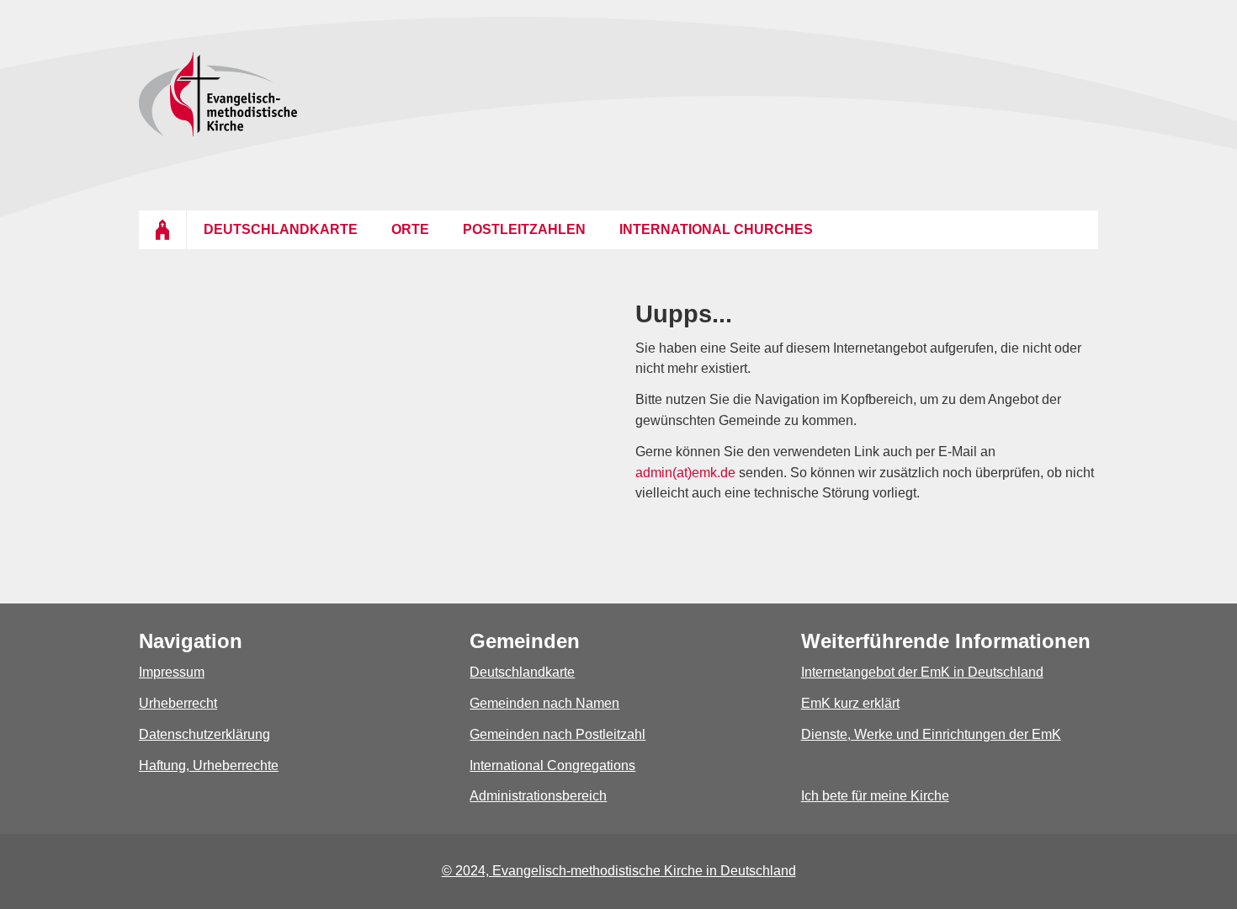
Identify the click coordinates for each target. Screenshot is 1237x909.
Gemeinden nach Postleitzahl (557, 734)
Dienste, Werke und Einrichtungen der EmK (931, 734)
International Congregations (552, 765)
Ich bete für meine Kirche (875, 796)
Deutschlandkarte (522, 672)
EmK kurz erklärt (850, 703)
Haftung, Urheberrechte (209, 765)
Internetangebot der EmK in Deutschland (922, 672)
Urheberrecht (178, 703)
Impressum (171, 672)
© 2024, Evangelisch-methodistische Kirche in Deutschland (619, 871)
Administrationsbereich (538, 796)
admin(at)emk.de (685, 472)
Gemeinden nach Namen (544, 703)
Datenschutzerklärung (204, 734)
